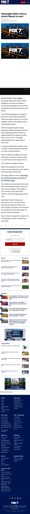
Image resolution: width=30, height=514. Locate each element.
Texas (2, 403)
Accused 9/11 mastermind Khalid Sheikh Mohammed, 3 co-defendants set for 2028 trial (10, 280)
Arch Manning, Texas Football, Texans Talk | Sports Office (11, 359)
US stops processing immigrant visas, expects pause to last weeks (9, 267)
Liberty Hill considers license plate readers (10, 345)
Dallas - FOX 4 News (18, 458)
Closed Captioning (5, 447)
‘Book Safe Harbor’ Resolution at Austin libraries (9, 352)
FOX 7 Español (4, 420)
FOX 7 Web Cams (18, 446)
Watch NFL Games (5, 472)
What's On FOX (4, 437)
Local (2, 400)
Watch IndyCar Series (6, 481)
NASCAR (3, 463)
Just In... (3, 258)
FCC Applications (5, 450)
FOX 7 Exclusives (19, 415)
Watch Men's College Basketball (6, 484)
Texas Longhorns (5, 458)
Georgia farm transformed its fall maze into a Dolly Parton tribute (11, 286)
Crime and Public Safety (5, 407)
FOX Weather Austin (5, 424)
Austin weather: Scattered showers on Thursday (9, 371)
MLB (2, 461)
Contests (16, 408)
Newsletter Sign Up (5, 440)
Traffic (2, 401)
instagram (15, 498)
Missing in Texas (17, 425)
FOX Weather (17, 447)
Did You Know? (17, 449)
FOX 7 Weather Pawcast (17, 437)
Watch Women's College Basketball (5, 487)
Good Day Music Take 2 (6, 428)
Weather (16, 435)
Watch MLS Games (5, 491)
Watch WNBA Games (6, 489)
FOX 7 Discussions (18, 427)
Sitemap (3, 411)
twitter (12, 498)
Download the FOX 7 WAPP (18, 440)
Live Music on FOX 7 (18, 405)
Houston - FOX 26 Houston (18, 460)
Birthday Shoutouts (18, 400)
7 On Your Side (17, 418)
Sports (3, 456)
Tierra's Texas (4, 418)
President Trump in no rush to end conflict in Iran (11, 365)
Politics (2, 405)
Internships (3, 445)
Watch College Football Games (6, 474)
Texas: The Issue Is (18, 422)
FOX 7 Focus (17, 420)
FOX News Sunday (5, 409)
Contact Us (3, 439)
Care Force (16, 424)
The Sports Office (5, 422)
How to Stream (4, 417)
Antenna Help (4, 452)
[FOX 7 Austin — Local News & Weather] (5, 2)
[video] (25, 347)
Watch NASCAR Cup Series (5, 479)
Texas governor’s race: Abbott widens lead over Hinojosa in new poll (18, 304)
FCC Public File (4, 449)
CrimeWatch (16, 417)
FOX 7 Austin (3, 19)
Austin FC (3, 459)
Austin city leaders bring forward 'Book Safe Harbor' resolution (11, 261)
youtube (18, 498)
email (20, 498)
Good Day (17, 398)
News (8, 19)
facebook (10, 498)
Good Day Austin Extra (6, 425)
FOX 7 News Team (5, 442)
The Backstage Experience (4, 431)
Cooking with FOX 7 (18, 403)
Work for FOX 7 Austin (6, 444)
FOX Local (4, 415)
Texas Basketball (5, 465)
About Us (4, 435)
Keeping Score (17, 401)
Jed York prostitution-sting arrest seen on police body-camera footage (10, 273)
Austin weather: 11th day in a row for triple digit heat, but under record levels (19, 297)
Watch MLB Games (5, 477)
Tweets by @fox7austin (6, 392)
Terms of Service (16, 252)
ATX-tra (15, 429)
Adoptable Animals (18, 406)
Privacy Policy (16, 250)
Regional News (18, 456)
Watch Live (23, 2)
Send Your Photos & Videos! (18, 443)
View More (25, 258)
